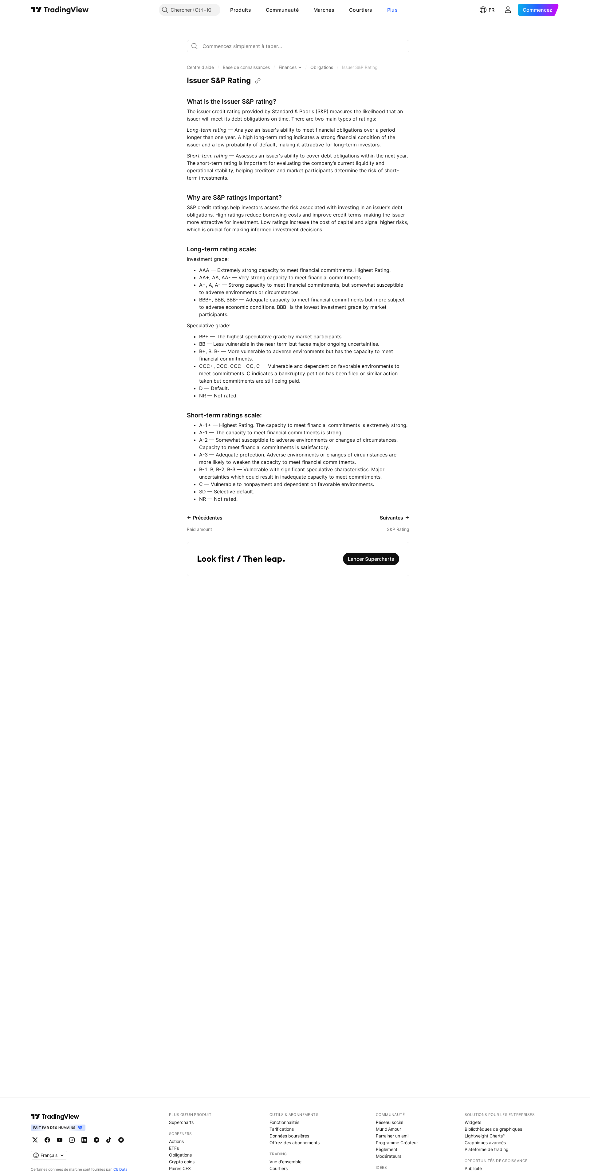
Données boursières (289, 1135)
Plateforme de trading (487, 1149)
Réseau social (389, 1122)
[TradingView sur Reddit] (121, 1140)
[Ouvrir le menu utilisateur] (508, 10)
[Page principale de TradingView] (60, 10)
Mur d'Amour (388, 1129)
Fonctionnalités (284, 1122)
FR (491, 10)
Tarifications (281, 1129)
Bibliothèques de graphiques (493, 1129)
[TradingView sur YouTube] (59, 1140)
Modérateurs (388, 1156)
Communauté (282, 10)
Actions (176, 1141)
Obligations (180, 1154)
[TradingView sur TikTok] (108, 1140)
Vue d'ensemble (285, 1161)
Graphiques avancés (485, 1142)
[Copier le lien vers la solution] (257, 81)
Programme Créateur (397, 1142)
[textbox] (300, 46)
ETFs (174, 1148)
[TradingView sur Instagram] (72, 1140)
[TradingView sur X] (35, 1140)
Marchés (323, 10)
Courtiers (360, 10)
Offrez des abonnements (294, 1142)
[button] (255, 10)
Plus (392, 10)
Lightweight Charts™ (485, 1135)
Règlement (386, 1149)
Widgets (473, 1122)
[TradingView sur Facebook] (47, 1140)
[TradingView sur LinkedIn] (84, 1140)
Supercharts (181, 1122)
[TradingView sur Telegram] (96, 1140)
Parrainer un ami (392, 1135)
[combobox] (298, 46)
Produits (240, 10)
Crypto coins (182, 1161)
